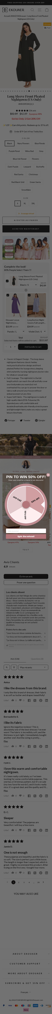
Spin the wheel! (26, 536)
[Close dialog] (48, 474)
